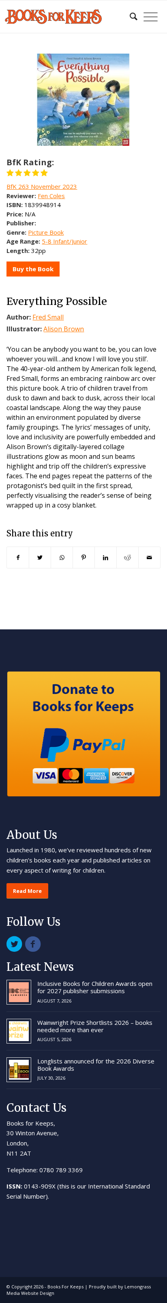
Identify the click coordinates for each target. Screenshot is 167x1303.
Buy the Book (33, 269)
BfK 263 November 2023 (41, 186)
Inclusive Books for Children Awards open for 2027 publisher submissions (94, 987)
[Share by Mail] (149, 557)
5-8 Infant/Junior (64, 241)
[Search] (129, 16)
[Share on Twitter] (40, 557)
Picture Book (46, 232)
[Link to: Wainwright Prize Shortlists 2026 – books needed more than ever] (19, 1031)
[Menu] (147, 16)
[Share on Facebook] (18, 557)
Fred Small (48, 317)
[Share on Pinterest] (83, 557)
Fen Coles (51, 196)
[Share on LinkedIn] (105, 557)
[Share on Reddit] (127, 557)
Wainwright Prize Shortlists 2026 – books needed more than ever (94, 1026)
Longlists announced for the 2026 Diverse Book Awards (95, 1064)
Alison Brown (63, 328)
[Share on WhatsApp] (62, 557)
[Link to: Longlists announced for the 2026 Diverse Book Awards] (19, 1070)
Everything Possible (56, 301)
